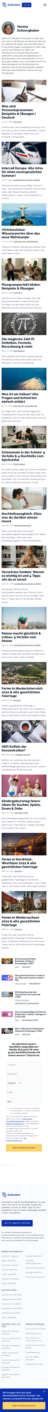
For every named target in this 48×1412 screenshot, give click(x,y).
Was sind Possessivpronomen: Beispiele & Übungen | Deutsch (19, 111)
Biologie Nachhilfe (34, 1272)
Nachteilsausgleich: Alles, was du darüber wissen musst (22, 517)
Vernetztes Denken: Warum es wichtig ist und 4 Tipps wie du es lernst (23, 575)
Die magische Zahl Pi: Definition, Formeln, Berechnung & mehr (18, 342)
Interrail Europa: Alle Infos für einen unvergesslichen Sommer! (22, 172)
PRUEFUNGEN (19, 464)
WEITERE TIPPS (21, 813)
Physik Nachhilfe (9, 1283)
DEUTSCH (18, 122)
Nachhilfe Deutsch (10, 1265)
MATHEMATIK (19, 351)
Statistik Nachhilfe (34, 1256)
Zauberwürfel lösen (34, 1364)
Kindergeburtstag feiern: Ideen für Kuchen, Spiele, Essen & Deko (21, 804)
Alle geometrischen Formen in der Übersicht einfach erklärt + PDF (30, 977)
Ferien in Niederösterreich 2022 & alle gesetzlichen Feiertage (22, 692)
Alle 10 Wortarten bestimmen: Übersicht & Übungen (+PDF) (29, 1029)
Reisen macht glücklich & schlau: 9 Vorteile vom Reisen (21, 637)
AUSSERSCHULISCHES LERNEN (26, 180)
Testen (26, 5)
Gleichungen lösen (34, 1333)
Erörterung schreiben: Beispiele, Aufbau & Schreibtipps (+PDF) (25, 961)
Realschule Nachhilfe (11, 1313)
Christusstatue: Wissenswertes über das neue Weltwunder (21, 233)
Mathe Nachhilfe (9, 1261)
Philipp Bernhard (22, 1000)
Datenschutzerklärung (15, 1124)
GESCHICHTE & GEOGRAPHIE (26, 242)
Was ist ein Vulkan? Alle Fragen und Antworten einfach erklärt (20, 398)
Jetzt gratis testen (17, 1223)
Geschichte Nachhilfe (35, 1268)
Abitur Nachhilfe (9, 1317)
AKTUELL (17, 700)
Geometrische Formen (35, 1329)
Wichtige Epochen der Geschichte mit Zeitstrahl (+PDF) (27, 994)
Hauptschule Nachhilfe (12, 1299)
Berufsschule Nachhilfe (12, 1308)
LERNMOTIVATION (22, 755)
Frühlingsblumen (33, 1352)
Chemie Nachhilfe (9, 1270)
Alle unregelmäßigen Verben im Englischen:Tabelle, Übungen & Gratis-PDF (30, 1014)
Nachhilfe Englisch (10, 1256)
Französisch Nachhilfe (35, 1277)
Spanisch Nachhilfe (10, 1279)
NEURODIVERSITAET (23, 526)
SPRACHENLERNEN (30, 1020)
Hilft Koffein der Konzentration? (14, 748)
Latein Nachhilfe (9, 1274)
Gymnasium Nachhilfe (11, 1304)
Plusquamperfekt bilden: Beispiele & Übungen (21, 286)
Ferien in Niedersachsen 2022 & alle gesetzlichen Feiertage (21, 921)
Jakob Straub (20, 983)
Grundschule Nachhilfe (12, 1295)
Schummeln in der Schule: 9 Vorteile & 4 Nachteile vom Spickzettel (23, 456)
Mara (17, 967)
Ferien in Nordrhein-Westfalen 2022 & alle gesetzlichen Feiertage (20, 863)
